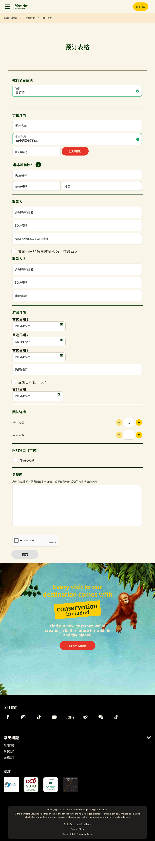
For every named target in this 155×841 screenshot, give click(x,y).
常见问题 (9, 745)
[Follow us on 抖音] (116, 717)
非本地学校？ (23, 164)
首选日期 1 (20, 319)
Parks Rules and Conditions (77, 824)
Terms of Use (61, 813)
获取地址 (75, 151)
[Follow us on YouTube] (54, 717)
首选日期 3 (20, 350)
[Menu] (7, 7)
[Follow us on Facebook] (8, 717)
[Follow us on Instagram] (23, 717)
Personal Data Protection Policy (77, 834)
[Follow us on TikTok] (39, 717)
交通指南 (9, 757)
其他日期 (19, 389)
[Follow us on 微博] (85, 717)
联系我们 (9, 751)
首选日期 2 (20, 334)
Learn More (77, 645)
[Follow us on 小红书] (70, 717)
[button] (7, 6)
